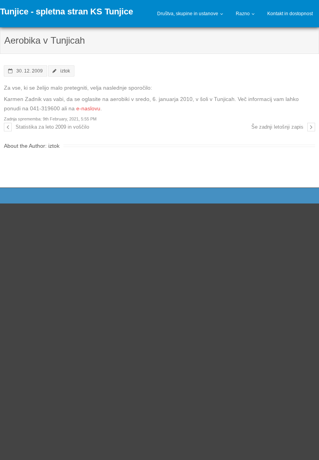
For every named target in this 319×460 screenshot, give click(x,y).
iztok (65, 70)
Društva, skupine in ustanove (187, 13)
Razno (243, 13)
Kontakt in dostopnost (290, 13)
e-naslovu (88, 108)
